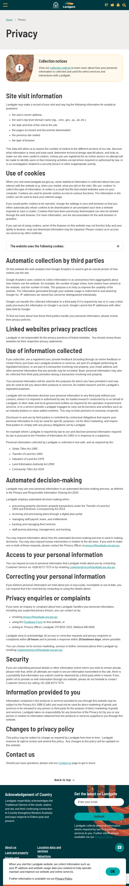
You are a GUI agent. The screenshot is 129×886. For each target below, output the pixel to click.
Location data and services (49, 849)
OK (113, 871)
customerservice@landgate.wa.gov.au (39, 650)
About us (10, 847)
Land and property (16, 853)
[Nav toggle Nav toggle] (20, 5)
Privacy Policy (103, 837)
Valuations (44, 856)
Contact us (64, 763)
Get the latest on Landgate (95, 794)
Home (9, 19)
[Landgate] (64, 5)
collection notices (60, 67)
